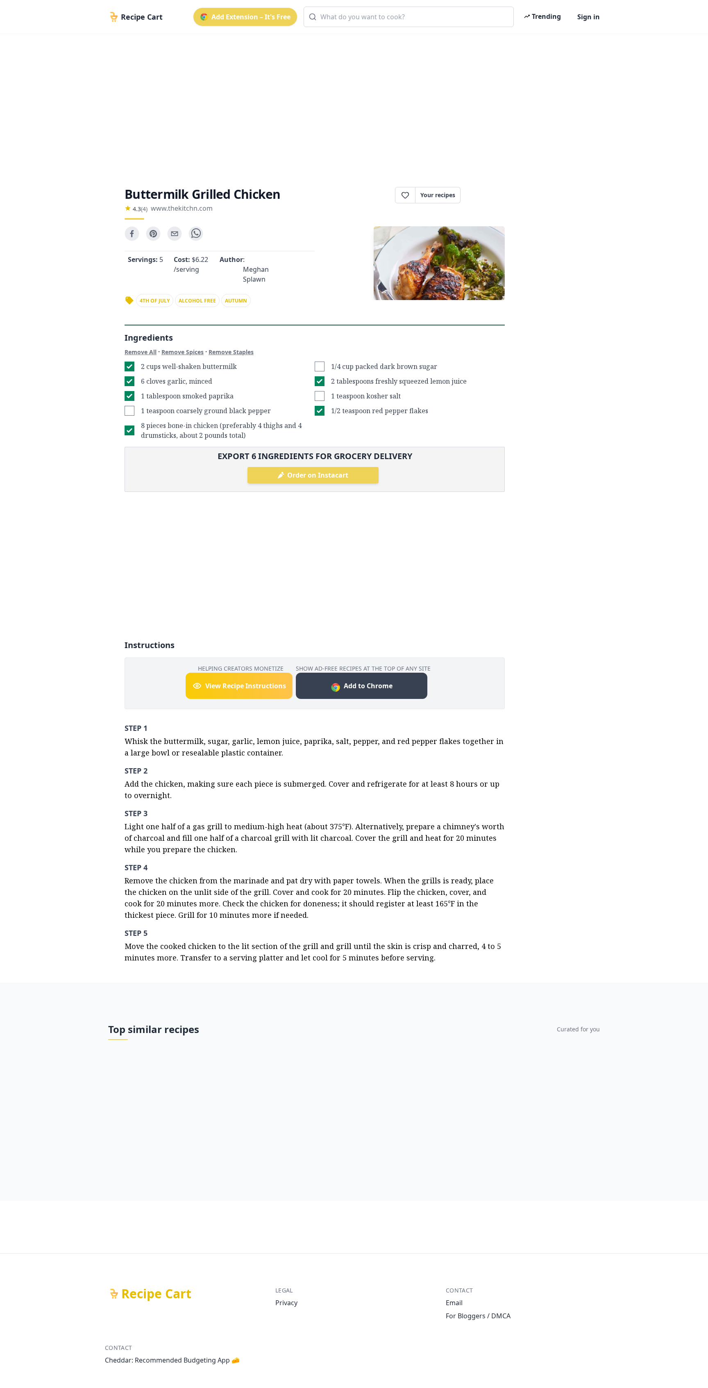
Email (454, 1302)
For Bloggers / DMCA (478, 1315)
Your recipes (437, 195)
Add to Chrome (368, 685)
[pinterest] (153, 233)
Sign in (588, 16)
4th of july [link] (155, 300)
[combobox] (409, 17)
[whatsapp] (195, 233)
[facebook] (132, 233)
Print (487, 195)
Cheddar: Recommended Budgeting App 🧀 (172, 1360)
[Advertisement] (351, 103)
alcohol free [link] (197, 300)
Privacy (286, 1302)
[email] (174, 233)
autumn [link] (236, 300)
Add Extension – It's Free (250, 16)
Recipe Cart (156, 1293)
